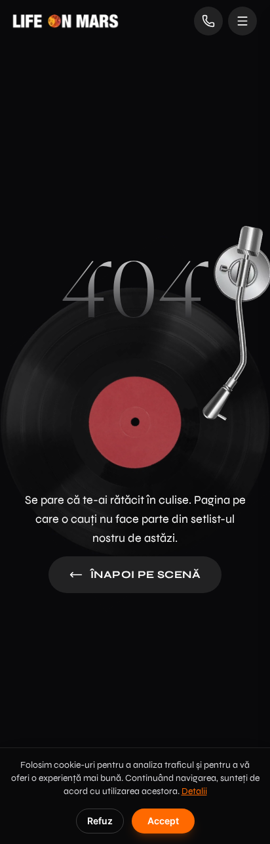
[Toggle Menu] (242, 21)
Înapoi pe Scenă (145, 574)
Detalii (194, 791)
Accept (163, 820)
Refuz (100, 820)
